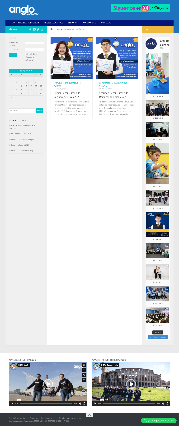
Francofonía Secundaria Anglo (22, 139)
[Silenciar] (80, 403)
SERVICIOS (73, 23)
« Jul (11, 101)
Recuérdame (32, 54)
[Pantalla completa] (84, 403)
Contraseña (13, 49)
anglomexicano (157, 55)
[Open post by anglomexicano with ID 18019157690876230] (157, 293)
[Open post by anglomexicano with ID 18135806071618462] (157, 315)
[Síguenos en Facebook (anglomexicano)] (30, 29)
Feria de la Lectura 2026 (20, 145)
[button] (48, 384)
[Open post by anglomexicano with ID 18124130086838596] (157, 198)
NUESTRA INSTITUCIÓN (28, 23)
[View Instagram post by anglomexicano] (167, 92)
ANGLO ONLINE (89, 23)
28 (31, 93)
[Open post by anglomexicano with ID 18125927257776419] (157, 224)
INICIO (12, 23)
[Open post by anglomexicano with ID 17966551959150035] (157, 108)
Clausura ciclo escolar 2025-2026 (23, 134)
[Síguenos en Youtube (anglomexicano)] (34, 29)
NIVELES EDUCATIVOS (53, 23)
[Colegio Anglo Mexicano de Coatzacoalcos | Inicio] (23, 10)
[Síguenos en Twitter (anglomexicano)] (37, 29)
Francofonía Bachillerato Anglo (22, 150)
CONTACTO (106, 23)
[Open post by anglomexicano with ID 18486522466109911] (157, 73)
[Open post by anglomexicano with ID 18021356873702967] (157, 272)
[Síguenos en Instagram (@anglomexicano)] (41, 29)
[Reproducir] (12, 403)
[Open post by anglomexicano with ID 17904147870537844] (157, 129)
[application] (48, 384)
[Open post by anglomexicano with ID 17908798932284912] (157, 250)
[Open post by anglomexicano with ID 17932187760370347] (157, 163)
